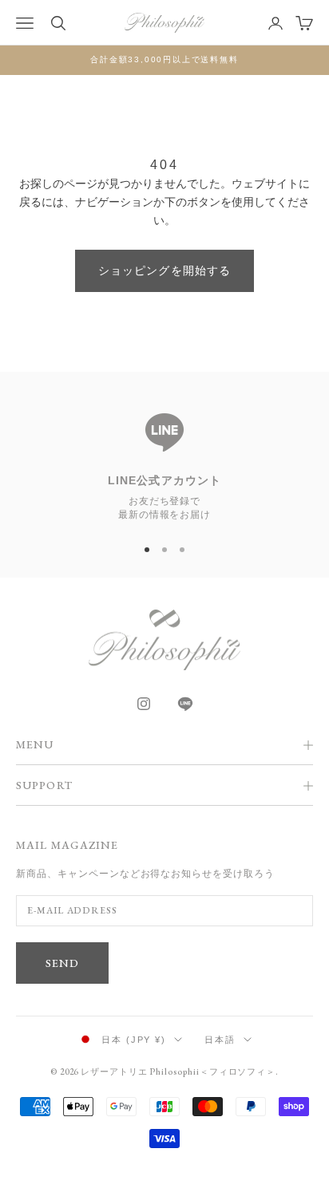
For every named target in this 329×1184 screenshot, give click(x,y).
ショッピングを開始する (164, 270)
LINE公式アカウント (164, 480)
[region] (164, 459)
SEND (62, 963)
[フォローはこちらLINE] (185, 704)
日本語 (220, 1039)
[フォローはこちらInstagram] (144, 704)
